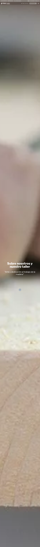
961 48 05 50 (4, 0)
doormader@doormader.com (34, 0)
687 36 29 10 (10, 0)
